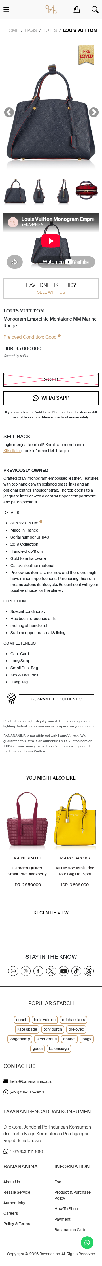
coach (21, 1019)
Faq (57, 1181)
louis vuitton (45, 1019)
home (12, 30)
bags (86, 1038)
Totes (50, 30)
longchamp (20, 1038)
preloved (76, 1029)
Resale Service (16, 1192)
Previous (6, 110)
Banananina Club (69, 1229)
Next (91, 110)
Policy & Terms (16, 1223)
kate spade (27, 1029)
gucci (37, 1048)
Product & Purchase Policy (72, 1195)
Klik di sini (12, 450)
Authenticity (14, 1202)
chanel (69, 1038)
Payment (62, 1219)
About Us (11, 1181)
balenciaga (59, 1048)
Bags (31, 30)
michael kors (73, 1019)
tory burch (53, 1029)
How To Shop (66, 1208)
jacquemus (47, 1038)
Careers (10, 1213)
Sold (51, 379)
